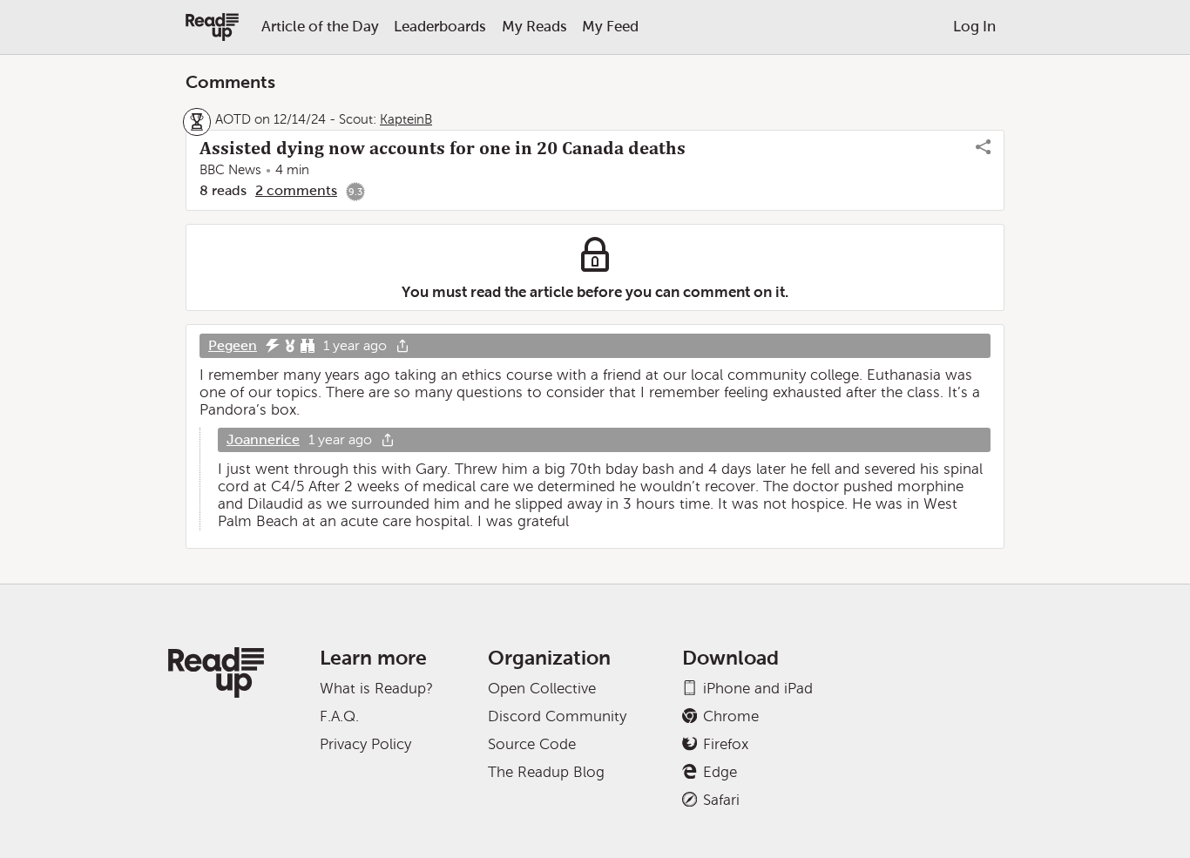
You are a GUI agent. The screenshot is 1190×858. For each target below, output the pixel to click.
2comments (296, 190)
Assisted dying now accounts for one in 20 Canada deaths (442, 148)
